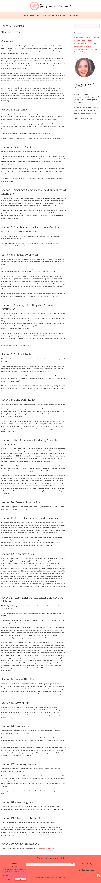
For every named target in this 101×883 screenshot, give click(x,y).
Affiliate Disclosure (86, 870)
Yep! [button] (20, 879)
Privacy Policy (86, 864)
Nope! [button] (8, 879)
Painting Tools (61, 15)
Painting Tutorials (48, 15)
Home (25, 15)
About (14, 864)
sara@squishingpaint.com (47, 848)
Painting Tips (34, 15)
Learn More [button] (5, 875)
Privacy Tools (86, 867)
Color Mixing (73, 15)
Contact (14, 867)
